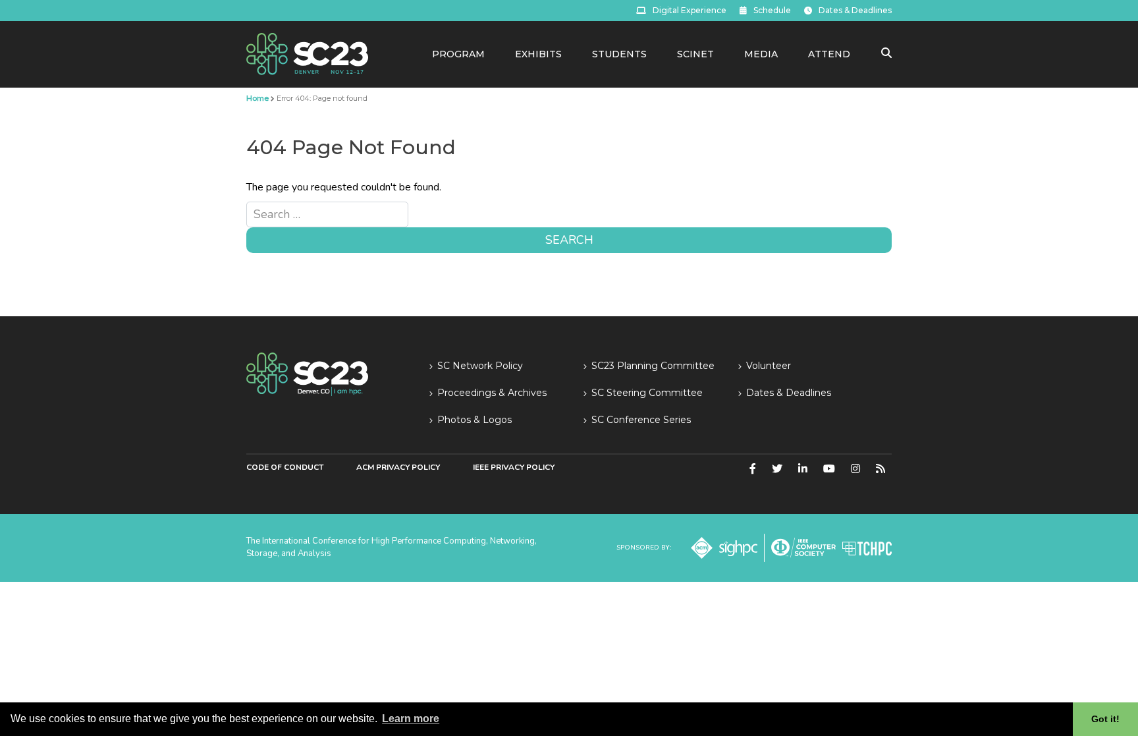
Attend (829, 54)
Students (619, 54)
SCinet (695, 54)
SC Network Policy (480, 366)
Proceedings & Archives (492, 393)
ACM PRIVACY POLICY (398, 467)
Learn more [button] (410, 718)
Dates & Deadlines (855, 10)
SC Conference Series (641, 420)
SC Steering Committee (647, 393)
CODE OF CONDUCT (284, 467)
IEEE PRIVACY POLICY (514, 467)
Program (458, 54)
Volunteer (768, 366)
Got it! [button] (1105, 719)
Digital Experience (689, 10)
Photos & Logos (474, 420)
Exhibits (538, 54)
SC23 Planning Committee (653, 366)
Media (761, 54)
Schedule (772, 10)
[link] (307, 53)
